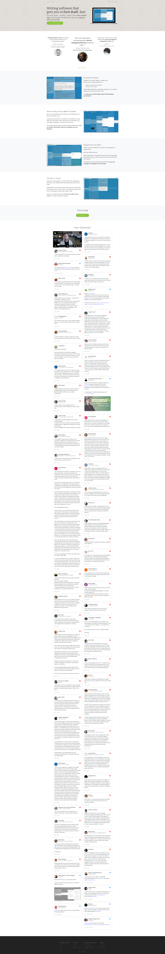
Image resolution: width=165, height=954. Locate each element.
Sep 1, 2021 (59, 901)
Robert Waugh (62, 859)
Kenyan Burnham (92, 690)
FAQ (113, 1)
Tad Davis (91, 464)
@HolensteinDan (61, 907)
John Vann (61, 615)
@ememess (60, 264)
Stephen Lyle (61, 631)
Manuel (90, 795)
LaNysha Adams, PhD (94, 919)
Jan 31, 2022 (57, 258)
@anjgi (89, 889)
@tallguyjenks (91, 380)
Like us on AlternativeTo (89, 947)
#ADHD (86, 384)
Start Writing (82, 215)
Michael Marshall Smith (64, 263)
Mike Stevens (61, 763)
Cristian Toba (61, 416)
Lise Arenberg (62, 467)
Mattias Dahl (61, 278)
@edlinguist (90, 920)
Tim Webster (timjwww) (94, 618)
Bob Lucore (91, 503)
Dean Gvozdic (62, 366)
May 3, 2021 (90, 411)
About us (75, 945)
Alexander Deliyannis (64, 454)
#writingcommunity (90, 880)
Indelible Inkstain (63, 596)
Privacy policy (102, 945)
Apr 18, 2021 (59, 914)
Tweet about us (88, 945)
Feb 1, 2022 (86, 269)
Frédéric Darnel (92, 488)
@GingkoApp (89, 298)
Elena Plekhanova (63, 294)
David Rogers (61, 435)
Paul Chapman (92, 417)
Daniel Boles (91, 257)
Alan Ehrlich (91, 538)
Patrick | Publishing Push (95, 873)
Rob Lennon (61, 697)
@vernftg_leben (91, 293)
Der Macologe (92, 356)
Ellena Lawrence (92, 659)
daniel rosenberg (62, 574)
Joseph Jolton (91, 753)
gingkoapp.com (101, 894)
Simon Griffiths (92, 340)
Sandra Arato (92, 312)
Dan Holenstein (62, 906)
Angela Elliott (92, 887)
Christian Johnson (93, 604)
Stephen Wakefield (63, 717)
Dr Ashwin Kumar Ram (94, 520)
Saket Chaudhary (62, 331)
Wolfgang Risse (62, 316)
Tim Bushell (61, 346)
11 (86, 899)
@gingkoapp (65, 267)
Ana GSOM (61, 820)
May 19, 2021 (90, 914)
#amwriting (98, 911)
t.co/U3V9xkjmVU (90, 393)
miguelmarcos (92, 776)
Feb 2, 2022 (56, 569)
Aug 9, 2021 (90, 899)
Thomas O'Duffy (92, 810)
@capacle (60, 876)
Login (116, 1)
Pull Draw (90, 275)
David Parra (91, 831)
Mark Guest (61, 840)
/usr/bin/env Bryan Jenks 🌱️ (95, 379)
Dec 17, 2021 (89, 882)
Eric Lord (90, 551)
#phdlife (103, 924)
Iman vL (90, 675)
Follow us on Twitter (77, 947)
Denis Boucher (92, 434)
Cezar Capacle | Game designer (66, 875)
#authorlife (107, 924)
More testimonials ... (82, 67)
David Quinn (61, 385)
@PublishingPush (92, 874)
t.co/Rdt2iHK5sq (88, 924)
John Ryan (91, 849)
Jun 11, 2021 (89, 307)
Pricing (109, 1)
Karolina (90, 904)
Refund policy (102, 947)
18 (86, 411)
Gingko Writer (51, 2)
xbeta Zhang (91, 583)
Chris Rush (91, 640)
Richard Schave (62, 250)
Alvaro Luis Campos (63, 681)
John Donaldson (92, 569)
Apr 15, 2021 (89, 927)
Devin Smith (91, 731)
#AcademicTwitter (96, 924)
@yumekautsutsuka (92, 905)
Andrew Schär (62, 401)
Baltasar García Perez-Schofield (66, 807)
